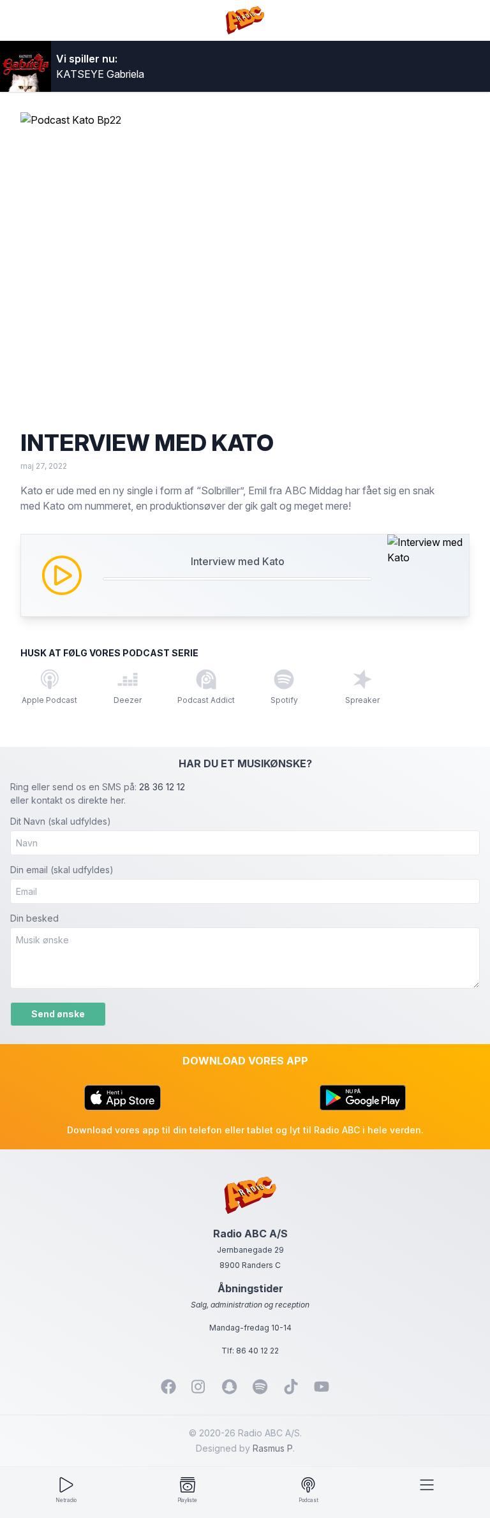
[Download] (122, 1097)
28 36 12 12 (162, 786)
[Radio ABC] (245, 20)
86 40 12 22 (257, 1350)
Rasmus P (273, 1448)
